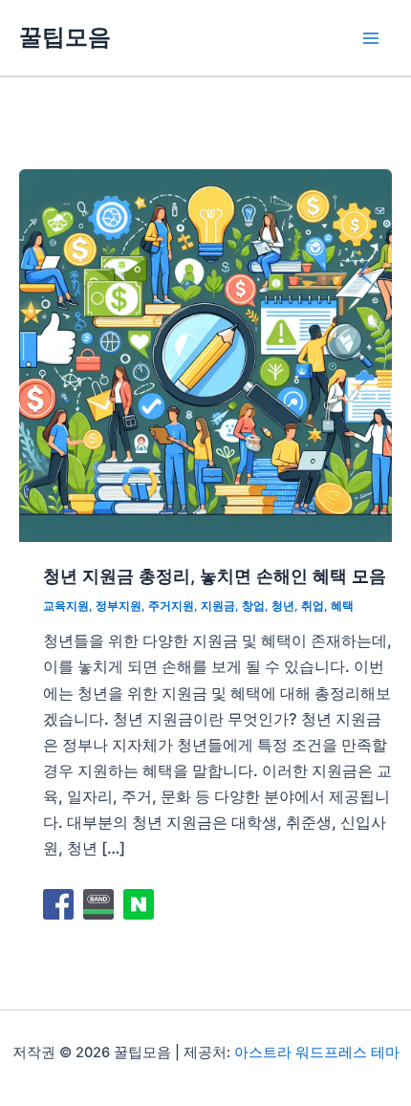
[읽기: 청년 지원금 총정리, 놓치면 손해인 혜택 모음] (205, 353)
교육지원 (66, 606)
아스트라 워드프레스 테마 (317, 1052)
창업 (253, 606)
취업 (312, 606)
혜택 (342, 606)
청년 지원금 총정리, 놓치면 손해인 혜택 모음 (214, 575)
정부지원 (118, 606)
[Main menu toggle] (370, 37)
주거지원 (171, 606)
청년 (282, 606)
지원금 (218, 606)
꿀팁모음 (65, 37)
